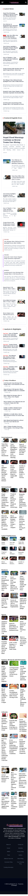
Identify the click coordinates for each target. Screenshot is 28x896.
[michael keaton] (22, 358)
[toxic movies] (22, 49)
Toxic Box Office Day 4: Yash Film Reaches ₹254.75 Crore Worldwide (10, 37)
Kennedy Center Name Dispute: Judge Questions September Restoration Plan (13, 92)
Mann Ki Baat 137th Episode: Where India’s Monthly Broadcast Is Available (9, 290)
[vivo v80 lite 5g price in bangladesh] (22, 26)
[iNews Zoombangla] (14, 2)
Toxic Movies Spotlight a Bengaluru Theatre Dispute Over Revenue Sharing (10, 48)
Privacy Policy (20, 851)
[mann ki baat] (21, 290)
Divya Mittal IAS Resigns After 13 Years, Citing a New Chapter (9, 302)
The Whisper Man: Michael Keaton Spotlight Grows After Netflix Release (13, 80)
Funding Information (8, 867)
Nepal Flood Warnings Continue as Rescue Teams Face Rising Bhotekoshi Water (10, 15)
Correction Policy (9, 862)
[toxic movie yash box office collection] (22, 37)
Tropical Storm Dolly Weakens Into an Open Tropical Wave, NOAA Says (13, 69)
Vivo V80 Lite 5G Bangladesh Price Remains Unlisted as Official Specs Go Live (10, 26)
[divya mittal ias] (21, 303)
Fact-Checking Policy (20, 863)
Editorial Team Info (8, 858)
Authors (20, 855)
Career (8, 848)
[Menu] (2, 2)
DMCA (8, 851)
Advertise (20, 848)
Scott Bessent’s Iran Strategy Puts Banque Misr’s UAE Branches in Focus (13, 103)
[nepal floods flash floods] (22, 15)
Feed (8, 855)
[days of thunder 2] (22, 60)
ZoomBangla (14, 885)
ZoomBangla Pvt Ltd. (13, 884)
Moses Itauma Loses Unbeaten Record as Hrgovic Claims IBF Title (9, 314)
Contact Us (20, 844)
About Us (8, 844)
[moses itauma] (21, 316)
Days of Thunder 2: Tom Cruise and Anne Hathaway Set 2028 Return (10, 59)
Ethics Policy (20, 858)
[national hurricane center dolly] (22, 347)
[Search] (26, 2)
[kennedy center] (22, 369)
